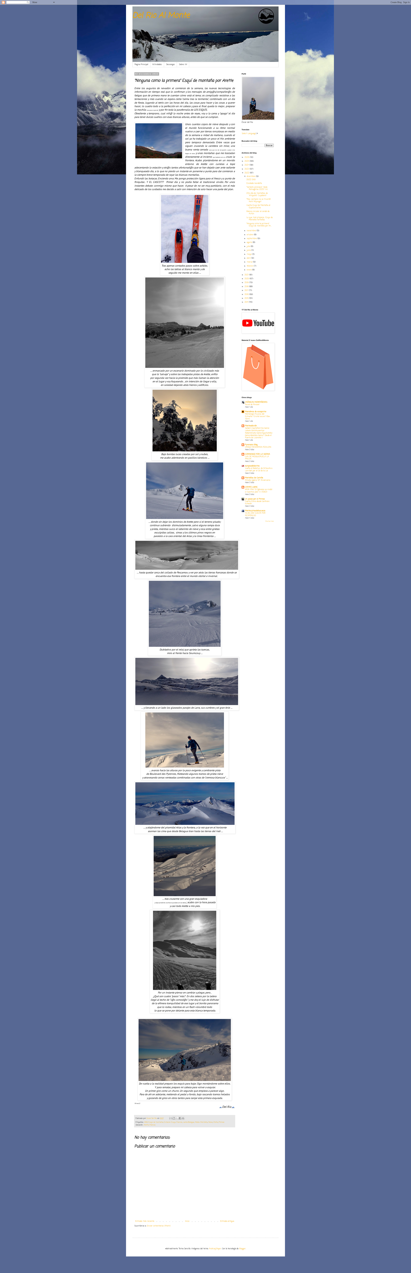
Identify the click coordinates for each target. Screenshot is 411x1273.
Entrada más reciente (144, 1221)
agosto (250, 242)
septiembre (252, 238)
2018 (247, 286)
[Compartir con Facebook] (180, 1118)
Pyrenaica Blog (251, 444)
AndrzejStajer (215, 1248)
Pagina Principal (141, 64)
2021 (247, 274)
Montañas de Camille (254, 477)
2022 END (251, 179)
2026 (247, 157)
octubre (250, 234)
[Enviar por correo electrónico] (170, 1118)
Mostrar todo (269, 521)
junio (249, 250)
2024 (247, 165)
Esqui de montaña (156, 1122)
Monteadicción (251, 425)
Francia (179, 1122)
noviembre (252, 230)
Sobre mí (183, 64)
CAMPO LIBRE (251, 487)
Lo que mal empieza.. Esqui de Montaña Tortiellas (259, 218)
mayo (249, 254)
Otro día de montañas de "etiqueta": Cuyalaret (257, 194)
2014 (247, 302)
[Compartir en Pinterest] (183, 1118)
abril (249, 258)
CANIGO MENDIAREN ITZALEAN (258, 447)
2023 (247, 169)
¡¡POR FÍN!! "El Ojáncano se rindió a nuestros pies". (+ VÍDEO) (258, 490)
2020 (247, 278)
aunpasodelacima (252, 466)
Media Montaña (201, 1122)
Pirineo (221, 1122)
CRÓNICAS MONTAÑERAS (256, 402)
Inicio (187, 1221)
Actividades (157, 64)
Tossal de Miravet (252, 404)
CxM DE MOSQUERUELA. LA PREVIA (257, 458)
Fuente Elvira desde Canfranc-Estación (257, 502)
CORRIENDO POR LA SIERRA (257, 454)
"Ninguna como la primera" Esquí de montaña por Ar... (259, 224)
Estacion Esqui (170, 1122)
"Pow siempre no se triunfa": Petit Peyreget (258, 200)
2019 (247, 282)
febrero (250, 266)
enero (249, 269)
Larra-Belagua (188, 1122)
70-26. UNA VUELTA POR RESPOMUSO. (255, 514)
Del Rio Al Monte (161, 15)
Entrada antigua (227, 1221)
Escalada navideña (254, 183)
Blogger (242, 1248)
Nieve (210, 1122)
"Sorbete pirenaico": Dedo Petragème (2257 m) (257, 188)
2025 (247, 161)
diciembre (251, 176)
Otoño (215, 1122)
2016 (247, 294)
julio (249, 246)
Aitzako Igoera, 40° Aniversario (257, 480)
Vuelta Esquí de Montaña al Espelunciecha (258, 206)
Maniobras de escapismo (255, 411)
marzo (250, 262)
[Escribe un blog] (173, 1118)
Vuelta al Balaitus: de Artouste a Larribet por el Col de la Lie (258, 469)
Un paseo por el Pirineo (255, 499)
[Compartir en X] (177, 1118)
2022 (146, 1122)
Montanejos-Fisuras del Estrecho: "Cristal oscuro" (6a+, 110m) (257, 416)
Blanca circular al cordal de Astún (258, 212)
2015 (247, 298)
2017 (247, 290)
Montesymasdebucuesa (255, 510)
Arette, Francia (149, 1125)
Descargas (170, 64)
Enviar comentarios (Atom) (159, 1226)
